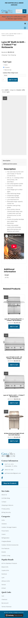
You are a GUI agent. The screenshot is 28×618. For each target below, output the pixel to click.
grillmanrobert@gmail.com (13, 473)
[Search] (24, 11)
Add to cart (13, 80)
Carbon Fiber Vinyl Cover (10, 73)
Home (3, 33)
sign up (8, 17)
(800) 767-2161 (9, 470)
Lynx (8, 92)
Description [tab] (6, 160)
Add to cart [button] (14, 326)
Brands (19, 90)
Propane (6, 67)
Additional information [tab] (10, 164)
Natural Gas (7, 70)
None (5, 65)
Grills (7, 33)
